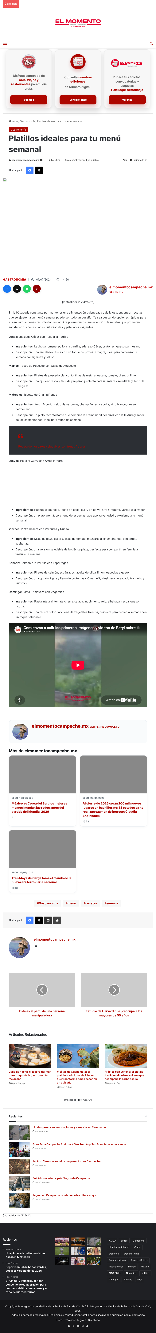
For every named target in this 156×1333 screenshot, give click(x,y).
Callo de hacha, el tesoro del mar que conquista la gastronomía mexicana (30, 1075)
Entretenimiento (117, 1260)
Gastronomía (27, 121)
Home (60, 1320)
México (145, 1266)
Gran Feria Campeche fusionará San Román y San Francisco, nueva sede (79, 1144)
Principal (113, 1279)
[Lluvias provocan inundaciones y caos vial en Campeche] (19, 1132)
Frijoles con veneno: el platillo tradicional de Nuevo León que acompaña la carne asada (124, 1075)
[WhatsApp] (27, 289)
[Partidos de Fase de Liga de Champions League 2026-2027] (62, 1251)
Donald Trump (131, 1253)
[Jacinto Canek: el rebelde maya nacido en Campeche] (19, 1166)
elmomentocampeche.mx (26, 160)
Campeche (138, 1240)
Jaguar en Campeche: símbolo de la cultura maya (64, 1195)
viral (139, 1279)
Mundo (132, 1266)
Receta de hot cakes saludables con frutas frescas (52, 446)
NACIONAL (115, 1273)
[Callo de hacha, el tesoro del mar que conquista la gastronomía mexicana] (30, 1056)
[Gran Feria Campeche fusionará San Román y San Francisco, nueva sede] (19, 1149)
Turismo (128, 1279)
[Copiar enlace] (37, 289)
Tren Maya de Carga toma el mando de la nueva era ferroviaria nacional (41, 880)
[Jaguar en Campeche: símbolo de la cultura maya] (19, 1200)
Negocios (131, 1273)
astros (124, 1240)
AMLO (112, 1240)
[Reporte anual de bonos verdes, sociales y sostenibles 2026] (62, 1242)
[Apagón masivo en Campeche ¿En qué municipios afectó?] (62, 1261)
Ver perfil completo (104, 726)
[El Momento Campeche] (78, 23)
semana (112, 903)
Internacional (116, 1266)
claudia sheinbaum (119, 1247)
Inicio (14, 121)
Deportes (114, 1253)
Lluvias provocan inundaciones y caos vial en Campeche (69, 1127)
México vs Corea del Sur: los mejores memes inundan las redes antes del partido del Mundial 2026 (39, 807)
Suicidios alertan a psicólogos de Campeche (61, 1178)
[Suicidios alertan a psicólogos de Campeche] (19, 1183)
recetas (91, 903)
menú (72, 903)
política (145, 1273)
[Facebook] (7, 289)
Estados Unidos (139, 1260)
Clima (137, 1247)
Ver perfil (116, 291)
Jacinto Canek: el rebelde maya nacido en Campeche (66, 1161)
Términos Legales (75, 1320)
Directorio (94, 1320)
